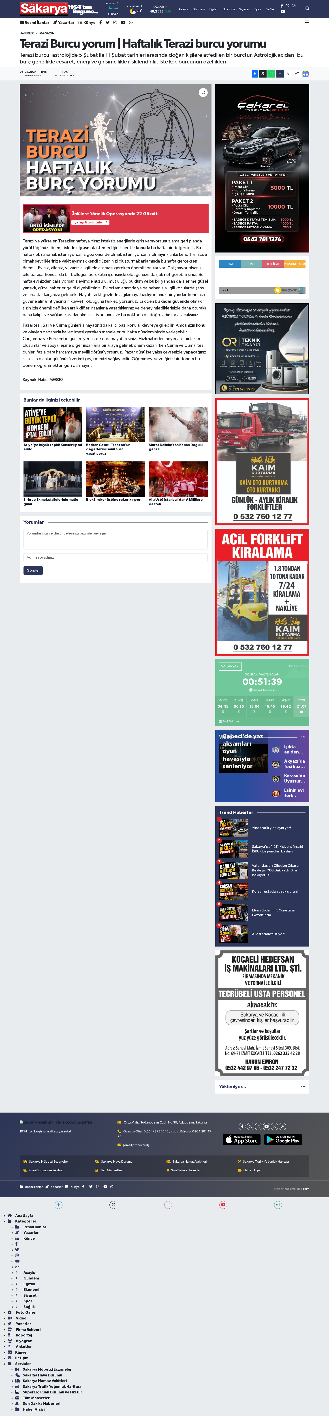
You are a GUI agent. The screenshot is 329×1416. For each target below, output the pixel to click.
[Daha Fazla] (280, 74)
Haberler (27, 33)
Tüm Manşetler (111, 1170)
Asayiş (29, 1273)
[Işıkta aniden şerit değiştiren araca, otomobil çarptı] (276, 749)
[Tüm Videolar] (303, 737)
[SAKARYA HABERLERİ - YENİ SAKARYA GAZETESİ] (59, 9)
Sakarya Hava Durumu (116, 1161)
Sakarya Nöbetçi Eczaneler (48, 1161)
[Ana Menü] (307, 23)
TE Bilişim (302, 1189)
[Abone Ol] (305, 74)
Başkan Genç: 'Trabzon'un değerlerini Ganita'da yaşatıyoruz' (108, 449)
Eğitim (29, 1284)
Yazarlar (66, 23)
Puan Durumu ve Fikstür (45, 1170)
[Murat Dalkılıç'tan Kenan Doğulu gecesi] (178, 424)
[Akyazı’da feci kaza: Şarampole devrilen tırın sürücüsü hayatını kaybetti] (276, 764)
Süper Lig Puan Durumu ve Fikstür (52, 1392)
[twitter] (113, 1205)
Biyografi (23, 1341)
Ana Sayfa (24, 1216)
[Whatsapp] (274, 1126)
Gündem (31, 1278)
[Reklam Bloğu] (262, 168)
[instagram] (168, 1205)
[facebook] (58, 1205)
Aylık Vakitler (230, 721)
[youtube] (223, 1205)
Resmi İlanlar (37, 23)
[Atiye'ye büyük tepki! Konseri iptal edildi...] (53, 424)
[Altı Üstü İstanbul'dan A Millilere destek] (178, 479)
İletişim (21, 1358)
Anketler (23, 1347)
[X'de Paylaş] (263, 74)
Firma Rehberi (28, 1330)
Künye (89, 23)
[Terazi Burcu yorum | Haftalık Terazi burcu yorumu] (116, 140)
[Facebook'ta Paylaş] (255, 74)
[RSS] (282, 1126)
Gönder (33, 570)
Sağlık (29, 1307)
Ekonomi (31, 1290)
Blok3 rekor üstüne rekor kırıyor (113, 499)
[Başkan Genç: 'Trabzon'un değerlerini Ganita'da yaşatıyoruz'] (115, 424)
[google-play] (283, 1139)
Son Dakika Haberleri (186, 1170)
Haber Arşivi (252, 1170)
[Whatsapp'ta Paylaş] (271, 74)
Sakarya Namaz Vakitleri (190, 1161)
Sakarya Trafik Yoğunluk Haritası (266, 1161)
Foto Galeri (25, 1312)
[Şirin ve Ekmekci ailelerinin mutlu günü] (53, 479)
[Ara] (307, 9)
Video (20, 1318)
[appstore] (241, 1139)
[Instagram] (258, 1126)
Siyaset (30, 1295)
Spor (27, 1301)
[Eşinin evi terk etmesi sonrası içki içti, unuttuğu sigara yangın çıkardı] (276, 793)
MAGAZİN (47, 33)
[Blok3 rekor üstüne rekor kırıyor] (115, 479)
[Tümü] (303, 1087)
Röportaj (23, 1335)
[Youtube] (266, 1126)
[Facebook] (242, 1126)
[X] (250, 1126)
